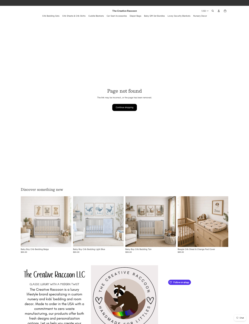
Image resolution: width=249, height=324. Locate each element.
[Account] (219, 11)
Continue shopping (124, 107)
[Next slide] (67, 222)
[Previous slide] (25, 222)
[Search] (213, 11)
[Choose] (66, 242)
